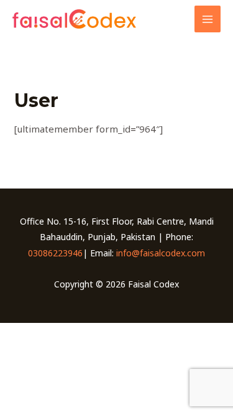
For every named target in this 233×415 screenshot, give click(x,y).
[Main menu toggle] (207, 19)
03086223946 (55, 253)
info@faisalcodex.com (160, 253)
